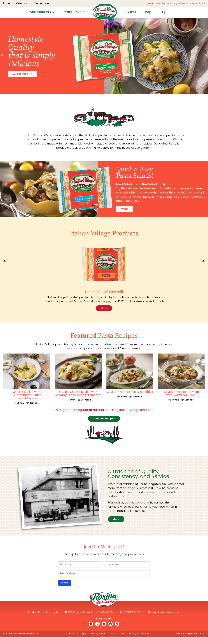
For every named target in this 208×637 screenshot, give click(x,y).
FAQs (148, 12)
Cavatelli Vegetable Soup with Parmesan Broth (181, 393)
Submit (65, 582)
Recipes (130, 12)
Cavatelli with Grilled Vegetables (130, 392)
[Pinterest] (110, 624)
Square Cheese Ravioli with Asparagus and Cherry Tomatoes (78, 393)
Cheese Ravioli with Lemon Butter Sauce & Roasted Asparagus (27, 395)
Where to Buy (74, 12)
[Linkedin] (117, 624)
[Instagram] (97, 624)
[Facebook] (91, 624)
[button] (2, 56)
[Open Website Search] (163, 12)
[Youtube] (104, 624)
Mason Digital (198, 633)
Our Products (40, 12)
